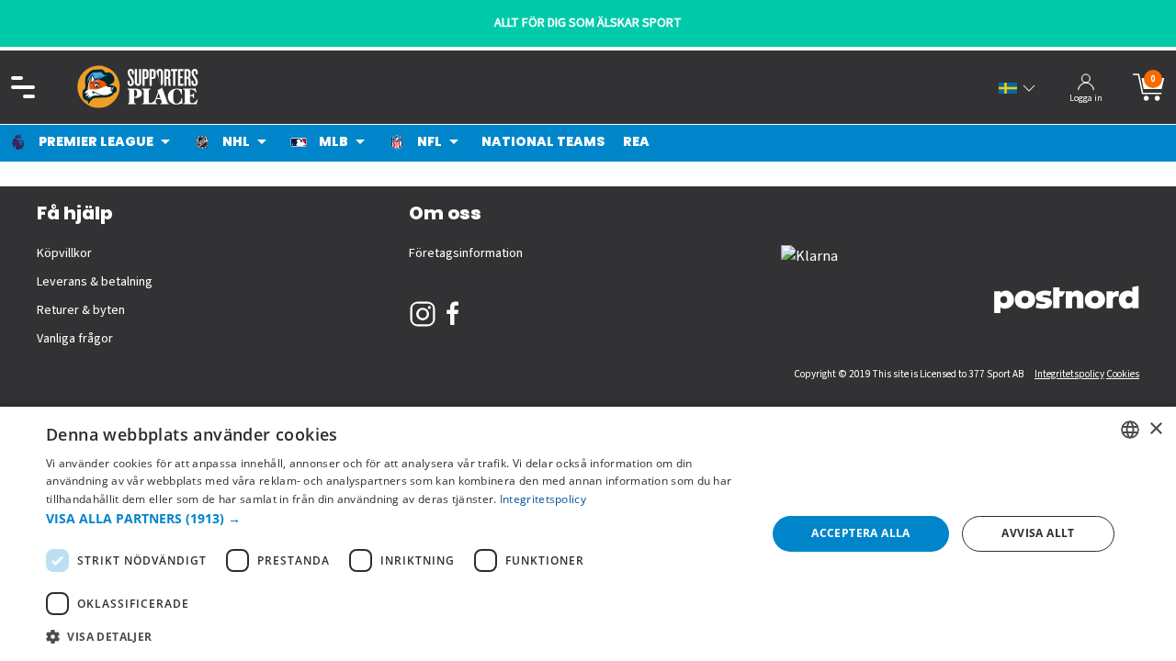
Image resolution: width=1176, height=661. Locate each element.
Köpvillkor (64, 253)
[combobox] (1130, 429)
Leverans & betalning (95, 282)
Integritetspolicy (1069, 374)
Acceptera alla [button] (860, 533)
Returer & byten (81, 310)
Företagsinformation (466, 253)
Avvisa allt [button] (1037, 533)
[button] (395, 518)
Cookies (1122, 374)
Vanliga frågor (75, 339)
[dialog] (588, 534)
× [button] (1155, 429)
